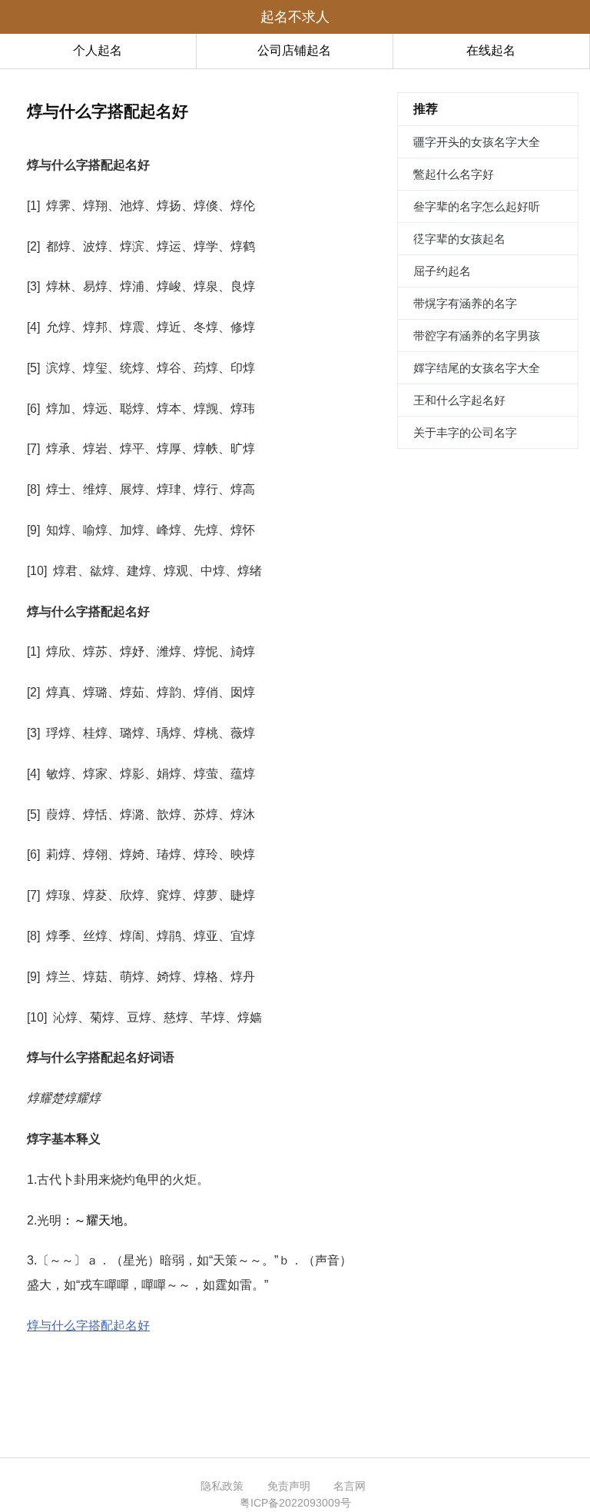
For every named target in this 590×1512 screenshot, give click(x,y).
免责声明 (288, 1486)
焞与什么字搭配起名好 (88, 1325)
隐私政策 (222, 1486)
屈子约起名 (442, 270)
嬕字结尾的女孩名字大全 (476, 367)
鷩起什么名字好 (453, 174)
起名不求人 (295, 17)
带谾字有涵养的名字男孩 (476, 335)
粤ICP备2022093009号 (295, 1503)
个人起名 (97, 50)
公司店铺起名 (294, 50)
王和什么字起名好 (459, 400)
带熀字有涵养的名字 (465, 303)
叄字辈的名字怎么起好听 (476, 206)
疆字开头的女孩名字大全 (476, 141)
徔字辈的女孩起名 (459, 238)
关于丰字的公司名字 (465, 432)
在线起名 (490, 50)
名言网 (349, 1486)
